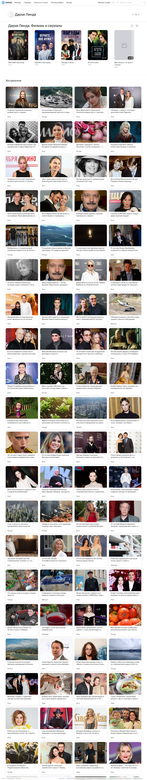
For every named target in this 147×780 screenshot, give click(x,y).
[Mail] (3, 2)
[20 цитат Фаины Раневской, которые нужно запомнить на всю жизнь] (22, 275)
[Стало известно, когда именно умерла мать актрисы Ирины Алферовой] (91, 379)
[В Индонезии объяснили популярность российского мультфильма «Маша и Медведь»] (22, 413)
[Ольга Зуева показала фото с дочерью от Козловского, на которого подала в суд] (125, 448)
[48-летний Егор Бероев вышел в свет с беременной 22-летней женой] (91, 310)
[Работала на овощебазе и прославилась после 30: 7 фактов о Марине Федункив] (22, 724)
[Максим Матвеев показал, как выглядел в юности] (56, 344)
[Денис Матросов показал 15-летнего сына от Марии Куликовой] (22, 620)
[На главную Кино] (8, 2)
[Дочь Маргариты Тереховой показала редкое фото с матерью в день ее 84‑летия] (91, 103)
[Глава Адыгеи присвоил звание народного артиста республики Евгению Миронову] (56, 655)
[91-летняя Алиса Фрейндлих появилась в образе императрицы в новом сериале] (125, 241)
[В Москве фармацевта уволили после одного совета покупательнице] (125, 551)
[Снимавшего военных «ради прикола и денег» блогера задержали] (56, 586)
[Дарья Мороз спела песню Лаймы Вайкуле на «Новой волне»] (91, 275)
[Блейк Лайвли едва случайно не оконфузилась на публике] (125, 379)
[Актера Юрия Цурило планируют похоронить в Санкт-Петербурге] (125, 344)
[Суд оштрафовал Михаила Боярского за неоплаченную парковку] (56, 724)
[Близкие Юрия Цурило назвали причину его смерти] (91, 206)
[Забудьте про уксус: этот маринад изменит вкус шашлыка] (56, 517)
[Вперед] (137, 26)
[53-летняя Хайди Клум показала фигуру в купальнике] (56, 448)
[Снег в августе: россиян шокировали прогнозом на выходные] (22, 517)
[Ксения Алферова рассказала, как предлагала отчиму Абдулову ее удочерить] (22, 137)
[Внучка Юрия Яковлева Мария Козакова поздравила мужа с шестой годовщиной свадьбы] (56, 137)
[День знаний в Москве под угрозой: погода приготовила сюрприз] (56, 379)
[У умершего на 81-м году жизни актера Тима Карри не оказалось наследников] (125, 275)
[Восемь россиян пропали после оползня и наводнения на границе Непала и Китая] (91, 413)
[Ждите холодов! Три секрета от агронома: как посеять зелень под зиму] (56, 413)
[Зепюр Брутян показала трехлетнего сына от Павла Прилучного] (56, 758)
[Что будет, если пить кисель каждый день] (56, 620)
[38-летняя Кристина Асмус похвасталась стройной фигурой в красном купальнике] (91, 517)
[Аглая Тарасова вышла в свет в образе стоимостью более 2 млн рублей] (91, 655)
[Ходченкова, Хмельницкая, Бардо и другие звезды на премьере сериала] (125, 482)
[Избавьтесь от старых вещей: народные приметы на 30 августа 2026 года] (22, 241)
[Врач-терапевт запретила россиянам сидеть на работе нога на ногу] (91, 758)
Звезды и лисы (67, 62)
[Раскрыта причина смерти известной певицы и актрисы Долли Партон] (125, 137)
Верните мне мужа (43, 62)
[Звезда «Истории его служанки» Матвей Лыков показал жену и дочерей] (56, 310)
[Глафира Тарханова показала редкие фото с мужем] (22, 103)
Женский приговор (16, 62)
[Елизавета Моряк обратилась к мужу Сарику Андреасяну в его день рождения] (125, 724)
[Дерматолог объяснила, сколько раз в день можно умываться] (56, 689)
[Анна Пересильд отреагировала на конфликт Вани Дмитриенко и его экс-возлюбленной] (22, 206)
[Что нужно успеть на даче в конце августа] (22, 586)
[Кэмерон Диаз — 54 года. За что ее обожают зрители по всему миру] (125, 758)
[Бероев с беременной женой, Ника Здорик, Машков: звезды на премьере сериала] (56, 482)
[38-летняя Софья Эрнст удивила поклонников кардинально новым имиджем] (22, 448)
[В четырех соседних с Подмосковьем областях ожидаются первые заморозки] (22, 758)
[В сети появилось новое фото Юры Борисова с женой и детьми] (22, 344)
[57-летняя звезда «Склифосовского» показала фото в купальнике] (56, 551)
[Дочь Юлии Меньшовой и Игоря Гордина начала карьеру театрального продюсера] (125, 172)
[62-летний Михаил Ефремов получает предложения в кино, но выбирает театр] (125, 517)
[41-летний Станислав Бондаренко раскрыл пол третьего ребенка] (91, 344)
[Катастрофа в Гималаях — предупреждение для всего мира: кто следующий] (56, 103)
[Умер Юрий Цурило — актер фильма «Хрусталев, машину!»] (56, 275)
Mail (3, 778)
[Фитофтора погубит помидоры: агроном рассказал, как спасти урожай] (125, 620)
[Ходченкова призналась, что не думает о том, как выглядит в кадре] (91, 620)
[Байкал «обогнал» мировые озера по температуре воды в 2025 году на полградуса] (125, 655)
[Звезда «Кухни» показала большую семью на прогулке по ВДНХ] (91, 448)
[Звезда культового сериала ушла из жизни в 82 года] (91, 172)
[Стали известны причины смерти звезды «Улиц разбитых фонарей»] (91, 241)
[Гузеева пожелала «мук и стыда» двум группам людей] (125, 206)
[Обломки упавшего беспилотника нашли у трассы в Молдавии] (125, 310)
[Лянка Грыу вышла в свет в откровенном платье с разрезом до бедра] (91, 482)
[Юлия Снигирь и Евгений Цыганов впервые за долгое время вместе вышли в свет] (125, 586)
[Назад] (132, 26)
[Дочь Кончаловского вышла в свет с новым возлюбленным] (22, 482)
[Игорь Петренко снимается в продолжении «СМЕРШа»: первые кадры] (91, 586)
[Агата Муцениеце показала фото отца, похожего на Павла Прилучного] (125, 413)
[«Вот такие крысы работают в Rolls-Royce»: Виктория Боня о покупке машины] (56, 172)
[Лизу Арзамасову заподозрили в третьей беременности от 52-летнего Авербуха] (91, 689)
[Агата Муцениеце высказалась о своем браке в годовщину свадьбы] (56, 206)
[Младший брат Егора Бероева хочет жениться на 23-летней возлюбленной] (22, 310)
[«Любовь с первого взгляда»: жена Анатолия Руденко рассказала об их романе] (125, 103)
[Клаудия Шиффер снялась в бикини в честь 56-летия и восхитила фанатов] (91, 724)
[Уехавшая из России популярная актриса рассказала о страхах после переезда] (22, 172)
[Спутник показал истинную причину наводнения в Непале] (22, 655)
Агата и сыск (93, 62)
